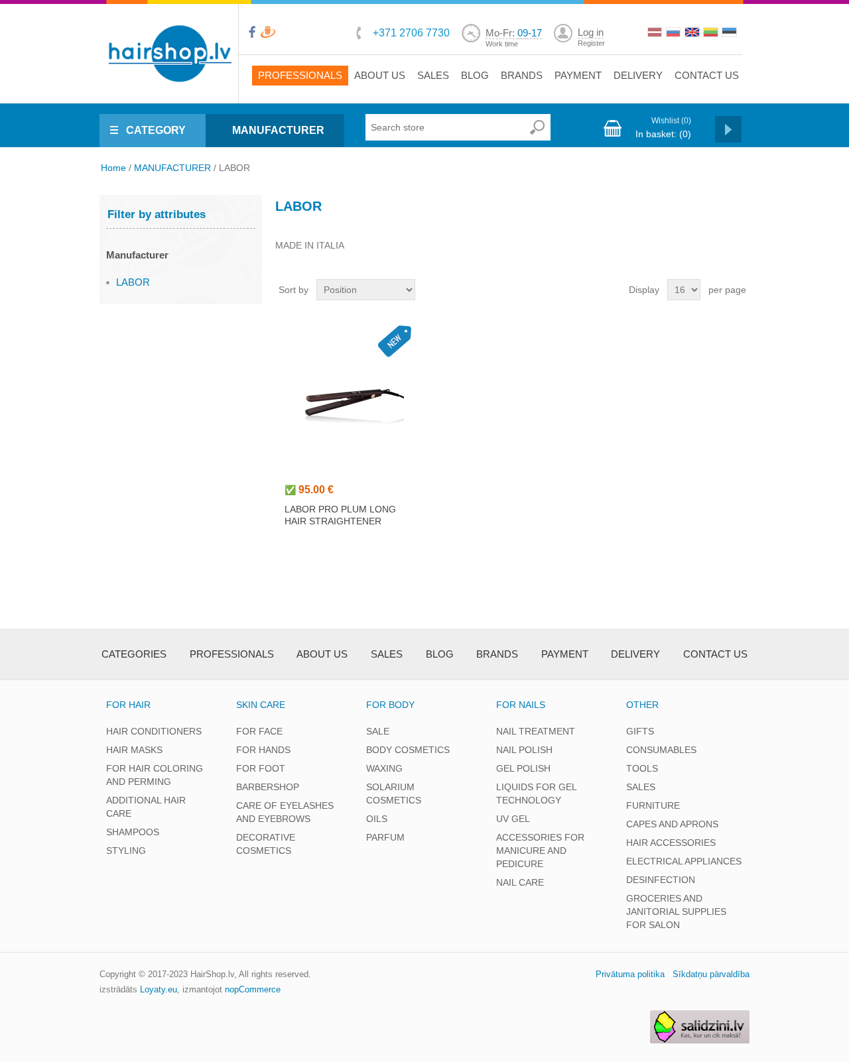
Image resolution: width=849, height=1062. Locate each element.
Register (591, 43)
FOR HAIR (128, 704)
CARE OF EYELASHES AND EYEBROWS (285, 812)
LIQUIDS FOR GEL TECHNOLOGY (536, 793)
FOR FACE (259, 731)
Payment (578, 75)
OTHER (642, 704)
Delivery (638, 75)
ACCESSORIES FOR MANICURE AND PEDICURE (540, 850)
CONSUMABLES (661, 749)
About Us (379, 75)
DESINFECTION (660, 879)
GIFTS (640, 731)
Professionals (300, 75)
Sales (433, 75)
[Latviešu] (656, 33)
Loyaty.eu (158, 989)
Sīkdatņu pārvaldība (711, 974)
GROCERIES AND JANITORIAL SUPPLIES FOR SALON (676, 911)
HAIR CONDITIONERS (154, 731)
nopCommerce (253, 989)
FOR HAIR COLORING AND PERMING (154, 775)
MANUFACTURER (278, 130)
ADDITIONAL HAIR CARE (146, 807)
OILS (376, 818)
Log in (591, 32)
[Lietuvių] (711, 33)
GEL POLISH (523, 768)
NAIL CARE (520, 882)
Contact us (707, 75)
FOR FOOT (260, 768)
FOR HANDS (263, 749)
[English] (693, 33)
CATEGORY (156, 130)
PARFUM (385, 837)
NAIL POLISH (524, 749)
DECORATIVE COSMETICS (265, 844)
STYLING (126, 850)
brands (522, 75)
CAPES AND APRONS (672, 824)
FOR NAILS (520, 704)
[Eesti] (730, 33)
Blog (475, 75)
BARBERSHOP (267, 787)
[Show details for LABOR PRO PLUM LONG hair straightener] (351, 397)
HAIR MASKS (134, 749)
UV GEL (513, 818)
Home (113, 167)
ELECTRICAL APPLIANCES (684, 861)
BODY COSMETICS (408, 749)
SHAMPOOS (132, 832)
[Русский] (674, 33)
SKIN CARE (260, 704)
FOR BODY (390, 704)
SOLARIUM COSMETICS (393, 793)
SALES (640, 787)
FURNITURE (653, 805)
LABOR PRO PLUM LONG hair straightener (340, 515)
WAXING (384, 768)
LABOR (133, 282)
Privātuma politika (630, 974)
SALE (377, 731)
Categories (133, 654)
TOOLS (642, 768)
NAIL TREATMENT (535, 731)
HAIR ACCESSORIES (671, 842)
